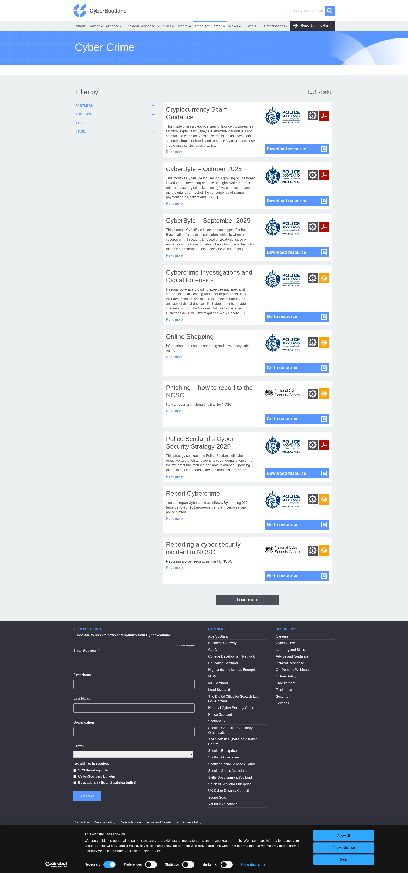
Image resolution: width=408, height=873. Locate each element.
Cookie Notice (130, 822)
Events (251, 26)
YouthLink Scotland (223, 804)
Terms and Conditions (161, 822)
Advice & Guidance (104, 26)
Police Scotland (220, 714)
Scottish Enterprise (222, 751)
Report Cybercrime (193, 493)
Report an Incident (315, 25)
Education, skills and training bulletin (108, 782)
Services (282, 703)
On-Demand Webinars (293, 670)
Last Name (82, 698)
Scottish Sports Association (228, 770)
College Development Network (231, 656)
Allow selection (343, 847)
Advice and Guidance (292, 656)
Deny (343, 859)
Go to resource (298, 316)
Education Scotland (223, 663)
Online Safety (286, 676)
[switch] (151, 864)
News (233, 26)
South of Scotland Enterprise (229, 784)
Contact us (81, 822)
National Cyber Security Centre (231, 708)
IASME (213, 676)
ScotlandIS (216, 721)
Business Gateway (222, 643)
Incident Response (141, 26)
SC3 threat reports (93, 770)
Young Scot (217, 797)
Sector (78, 746)
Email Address (86, 651)
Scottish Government (224, 757)
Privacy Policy (104, 822)
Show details (250, 864)
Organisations (274, 26)
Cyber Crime (285, 643)
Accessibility (191, 822)
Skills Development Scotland (230, 777)
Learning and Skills (290, 650)
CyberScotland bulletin (96, 776)
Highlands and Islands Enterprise (233, 670)
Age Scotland (218, 636)
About (80, 26)
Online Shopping (190, 336)
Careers (282, 636)
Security (282, 696)
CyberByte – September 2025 (208, 220)
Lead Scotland (219, 690)
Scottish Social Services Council (232, 764)
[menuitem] (80, 26)
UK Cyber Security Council (228, 790)
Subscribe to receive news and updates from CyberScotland (121, 635)
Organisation (83, 722)
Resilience (284, 690)
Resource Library (208, 26)
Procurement (285, 683)
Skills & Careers (175, 26)
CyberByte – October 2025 (204, 168)
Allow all (343, 835)
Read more (174, 152)
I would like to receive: (91, 763)
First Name (82, 675)
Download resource (298, 148)
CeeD (212, 650)
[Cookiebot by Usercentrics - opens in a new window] (56, 865)
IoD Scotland (218, 683)
